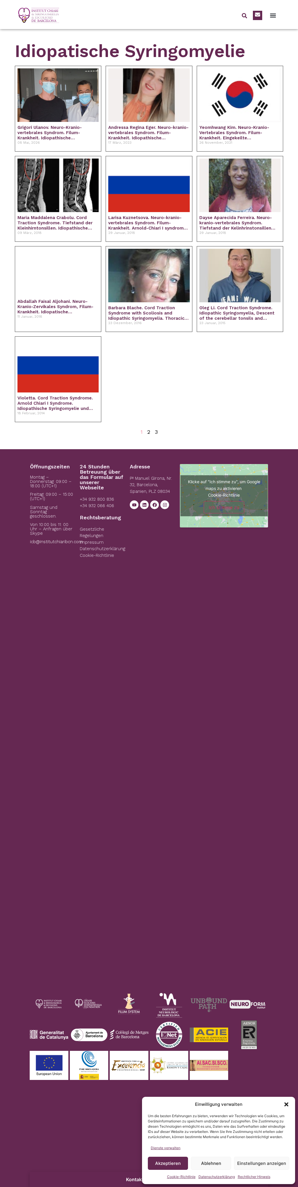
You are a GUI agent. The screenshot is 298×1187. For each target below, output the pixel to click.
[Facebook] (154, 504)
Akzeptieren (168, 1163)
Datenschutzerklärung (216, 1176)
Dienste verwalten (165, 1148)
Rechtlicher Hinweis (254, 1176)
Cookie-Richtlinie (181, 1176)
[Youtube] (134, 504)
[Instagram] (164, 504)
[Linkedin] (144, 504)
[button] (286, 1104)
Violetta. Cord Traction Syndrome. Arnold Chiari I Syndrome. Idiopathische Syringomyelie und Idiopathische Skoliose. (55, 403)
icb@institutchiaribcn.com (56, 541)
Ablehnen (211, 1163)
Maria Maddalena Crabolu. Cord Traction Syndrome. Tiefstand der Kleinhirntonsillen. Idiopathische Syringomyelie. (55, 223)
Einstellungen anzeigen (261, 1163)
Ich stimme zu (224, 507)
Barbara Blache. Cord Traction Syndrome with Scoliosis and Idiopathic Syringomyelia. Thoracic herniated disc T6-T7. (146, 313)
